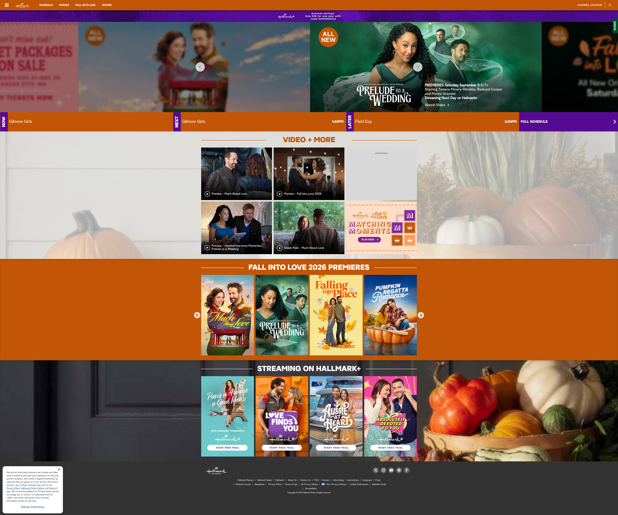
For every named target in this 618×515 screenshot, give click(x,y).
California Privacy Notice (32, 488)
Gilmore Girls (20, 122)
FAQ (316, 480)
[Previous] (200, 67)
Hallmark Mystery (246, 480)
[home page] (22, 5)
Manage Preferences (33, 507)
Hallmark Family (264, 480)
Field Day (363, 122)
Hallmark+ (279, 480)
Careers (325, 480)
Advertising (338, 480)
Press (377, 480)
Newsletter (260, 484)
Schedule (46, 5)
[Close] (59, 469)
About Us (292, 480)
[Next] (417, 67)
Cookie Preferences (359, 484)
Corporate (367, 480)
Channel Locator (590, 5)
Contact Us (305, 480)
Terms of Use (291, 484)
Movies (64, 5)
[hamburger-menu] (7, 5)
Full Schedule (534, 121)
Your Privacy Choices (336, 484)
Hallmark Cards (379, 484)
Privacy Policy (274, 484)
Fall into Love (85, 5)
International (353, 480)
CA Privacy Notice (309, 484)
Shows (107, 5)
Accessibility (311, 489)
